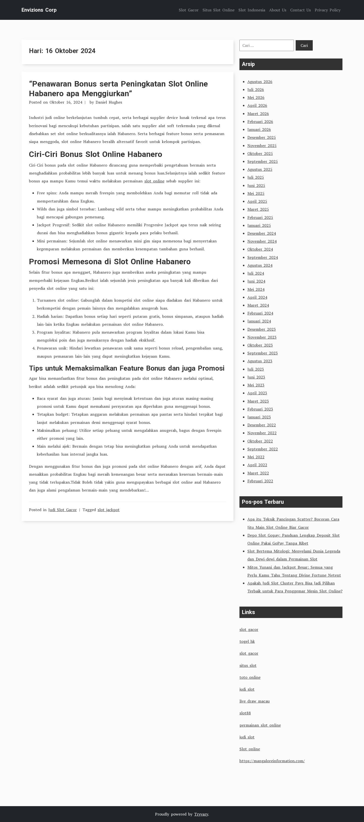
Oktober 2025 (260, 153)
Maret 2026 (258, 113)
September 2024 (262, 257)
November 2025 (262, 145)
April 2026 (257, 105)
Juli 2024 (255, 273)
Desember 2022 (261, 425)
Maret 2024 (258, 305)
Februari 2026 (260, 121)
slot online (154, 181)
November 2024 (262, 241)
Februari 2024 (260, 313)
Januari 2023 (259, 417)
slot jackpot (109, 509)
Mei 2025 (255, 193)
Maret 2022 (258, 473)
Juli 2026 (255, 89)
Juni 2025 (256, 185)
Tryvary (201, 814)
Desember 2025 (261, 137)
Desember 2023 (261, 329)
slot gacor (248, 629)
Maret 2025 (258, 209)
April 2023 (257, 393)
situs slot (248, 665)
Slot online (249, 749)
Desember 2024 (261, 233)
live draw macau (254, 701)
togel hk (247, 641)
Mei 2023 (255, 385)
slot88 (245, 713)
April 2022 (257, 465)
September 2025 (262, 161)
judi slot (247, 689)
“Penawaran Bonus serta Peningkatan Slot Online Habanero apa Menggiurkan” (118, 88)
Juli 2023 (255, 369)
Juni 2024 (256, 281)
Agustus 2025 (259, 169)
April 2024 (257, 297)
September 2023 (262, 353)
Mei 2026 (255, 97)
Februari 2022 (260, 481)
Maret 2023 (258, 401)
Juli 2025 (255, 177)
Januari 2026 (259, 129)
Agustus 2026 (259, 81)
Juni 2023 (256, 377)
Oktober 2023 (260, 345)
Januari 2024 (259, 321)
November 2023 (262, 337)
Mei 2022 (255, 457)
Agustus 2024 (259, 265)
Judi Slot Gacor (62, 509)
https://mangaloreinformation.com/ (272, 760)
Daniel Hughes (109, 102)
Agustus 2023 (259, 361)
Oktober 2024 (260, 249)
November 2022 (262, 433)
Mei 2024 (255, 289)
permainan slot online (260, 725)
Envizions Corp (39, 10)
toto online (249, 677)
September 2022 (262, 449)
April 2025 (257, 201)
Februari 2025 (260, 217)
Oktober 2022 (260, 441)
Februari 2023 (260, 409)
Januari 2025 (259, 225)
